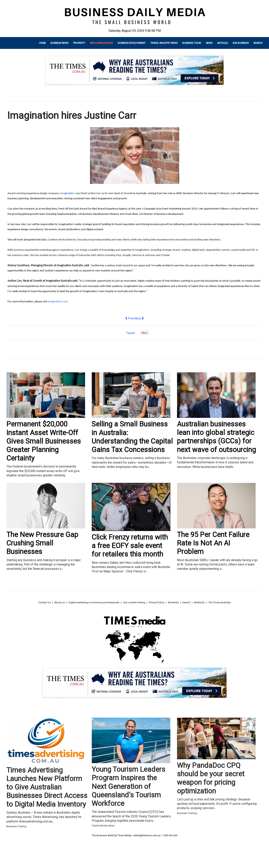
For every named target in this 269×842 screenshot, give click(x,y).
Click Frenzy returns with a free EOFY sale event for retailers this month (130, 545)
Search (258, 43)
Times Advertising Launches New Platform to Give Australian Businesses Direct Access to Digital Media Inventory (46, 787)
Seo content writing (134, 602)
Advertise (173, 602)
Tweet (130, 333)
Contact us (44, 602)
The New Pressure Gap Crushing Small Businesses (42, 543)
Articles (222, 43)
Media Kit (199, 602)
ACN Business (241, 43)
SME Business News (101, 43)
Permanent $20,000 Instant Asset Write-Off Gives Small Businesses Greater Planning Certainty (43, 441)
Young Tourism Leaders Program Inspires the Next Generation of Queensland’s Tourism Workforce (128, 786)
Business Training (16, 826)
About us (59, 602)
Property (79, 43)
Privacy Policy (156, 602)
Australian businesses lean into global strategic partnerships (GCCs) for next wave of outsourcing (216, 437)
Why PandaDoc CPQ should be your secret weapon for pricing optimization (211, 778)
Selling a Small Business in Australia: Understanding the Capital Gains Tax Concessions (132, 437)
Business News (60, 43)
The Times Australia (219, 602)
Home (42, 43)
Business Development (132, 43)
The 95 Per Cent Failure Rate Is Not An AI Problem (213, 543)
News (209, 43)
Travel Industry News (164, 43)
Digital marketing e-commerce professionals (94, 602)
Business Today (191, 43)
